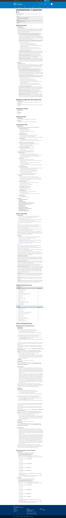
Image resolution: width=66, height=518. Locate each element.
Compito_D (21, 462)
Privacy (14, 516)
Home (15, 7)
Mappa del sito (31, 516)
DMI (18, 0)
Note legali (17, 516)
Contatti (47, 7)
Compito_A (21, 459)
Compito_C (21, 461)
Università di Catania (15, 0)
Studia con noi (19, 7)
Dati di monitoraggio (26, 516)
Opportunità (39, 7)
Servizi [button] (41, 0)
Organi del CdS (33, 7)
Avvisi (29, 7)
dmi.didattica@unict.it (29, 510)
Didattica (25, 7)
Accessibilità (21, 516)
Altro (43, 7)
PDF (33, 453)
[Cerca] (52, 4)
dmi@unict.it (35, 513)
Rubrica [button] (37, 0)
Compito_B (21, 460)
